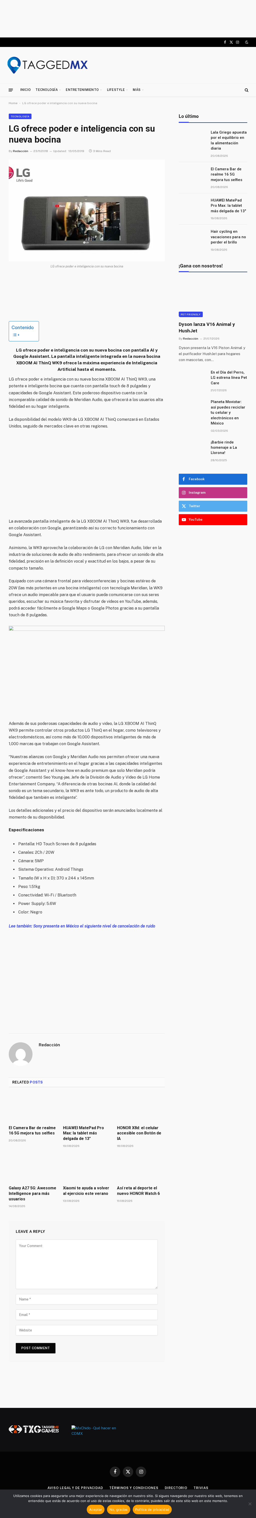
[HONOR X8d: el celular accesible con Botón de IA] (141, 1107)
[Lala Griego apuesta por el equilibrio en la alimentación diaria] (192, 138)
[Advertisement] (128, 18)
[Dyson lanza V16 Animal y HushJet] (213, 298)
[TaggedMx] (48, 65)
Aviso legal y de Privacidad (75, 1488)
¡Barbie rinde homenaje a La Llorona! (224, 447)
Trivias (201, 1488)
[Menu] (11, 89)
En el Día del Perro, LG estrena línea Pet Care (229, 377)
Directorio (176, 1488)
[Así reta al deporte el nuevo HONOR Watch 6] (141, 1168)
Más (136, 90)
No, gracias (119, 1510)
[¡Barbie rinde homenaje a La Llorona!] (192, 448)
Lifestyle (116, 90)
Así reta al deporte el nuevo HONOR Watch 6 (138, 1191)
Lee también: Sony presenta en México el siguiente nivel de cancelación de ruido (82, 926)
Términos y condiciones (133, 1488)
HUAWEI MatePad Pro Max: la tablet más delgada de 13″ (83, 1133)
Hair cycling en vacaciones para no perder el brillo (228, 236)
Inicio (25, 90)
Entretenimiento (82, 90)
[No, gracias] (249, 1503)
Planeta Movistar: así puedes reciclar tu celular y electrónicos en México (228, 413)
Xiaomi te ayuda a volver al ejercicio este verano (86, 1191)
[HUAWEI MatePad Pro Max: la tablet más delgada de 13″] (87, 1107)
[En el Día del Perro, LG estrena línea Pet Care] (192, 378)
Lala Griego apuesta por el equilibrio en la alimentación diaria (229, 140)
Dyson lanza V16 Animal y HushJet (207, 327)
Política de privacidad (152, 1510)
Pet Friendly (191, 314)
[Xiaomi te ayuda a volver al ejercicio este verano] (87, 1168)
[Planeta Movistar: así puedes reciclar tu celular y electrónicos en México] (192, 408)
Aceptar (95, 1510)
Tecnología (47, 90)
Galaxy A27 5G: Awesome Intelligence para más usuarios (32, 1193)
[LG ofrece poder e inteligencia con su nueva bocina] (87, 210)
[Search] (246, 90)
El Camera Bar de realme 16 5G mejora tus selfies (32, 1130)
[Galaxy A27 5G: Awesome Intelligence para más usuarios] (32, 1168)
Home (13, 103)
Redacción (20, 151)
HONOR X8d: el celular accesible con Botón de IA (139, 1133)
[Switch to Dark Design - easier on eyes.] (246, 42)
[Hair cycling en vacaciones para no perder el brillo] (192, 237)
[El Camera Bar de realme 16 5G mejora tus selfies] (32, 1107)
